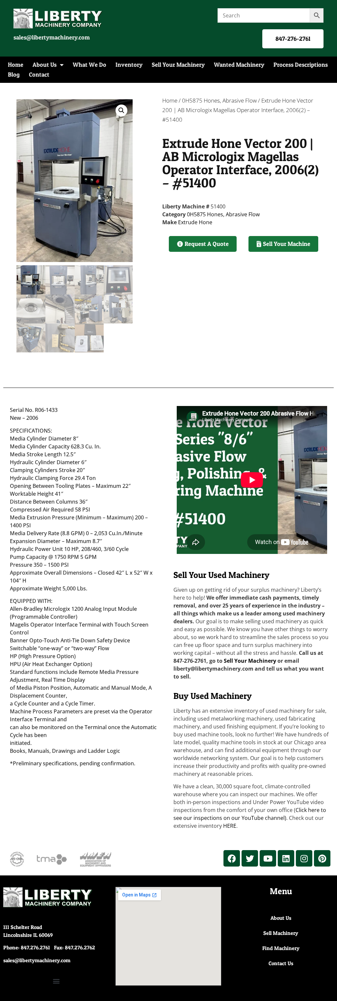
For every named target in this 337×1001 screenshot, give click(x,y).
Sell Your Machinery (178, 64)
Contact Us (281, 963)
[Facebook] (231, 858)
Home (15, 64)
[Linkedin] (286, 858)
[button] (121, 110)
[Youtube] (268, 858)
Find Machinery (280, 948)
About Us (45, 64)
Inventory (129, 64)
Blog (14, 74)
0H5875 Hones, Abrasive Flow (219, 100)
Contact (39, 74)
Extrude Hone (195, 222)
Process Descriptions (300, 64)
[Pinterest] (322, 858)
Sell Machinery (280, 933)
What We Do (89, 64)
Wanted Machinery (239, 64)
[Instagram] (304, 858)
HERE (229, 825)
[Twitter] (250, 858)
